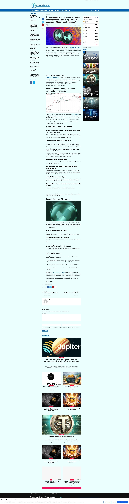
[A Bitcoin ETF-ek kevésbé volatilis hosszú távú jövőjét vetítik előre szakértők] (72, 473)
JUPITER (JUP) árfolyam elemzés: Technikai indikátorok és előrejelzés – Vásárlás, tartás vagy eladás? (61, 361)
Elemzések (61, 357)
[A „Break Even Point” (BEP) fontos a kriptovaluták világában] (91, 103)
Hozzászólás (44, 313)
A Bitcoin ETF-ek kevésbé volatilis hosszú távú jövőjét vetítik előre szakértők (72, 482)
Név (43, 323)
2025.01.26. (61, 364)
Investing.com (89, 47)
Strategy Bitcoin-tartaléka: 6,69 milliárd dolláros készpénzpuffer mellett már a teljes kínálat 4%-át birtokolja (34, 26)
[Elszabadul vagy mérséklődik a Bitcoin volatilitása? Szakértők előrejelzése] (51, 400)
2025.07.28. (51, 25)
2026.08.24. (72, 410)
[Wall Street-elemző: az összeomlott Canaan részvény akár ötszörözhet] (91, 91)
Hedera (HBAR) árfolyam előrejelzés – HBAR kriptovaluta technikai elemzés (51, 388)
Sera (50, 24)
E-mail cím (64, 323)
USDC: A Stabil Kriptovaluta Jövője (61, 436)
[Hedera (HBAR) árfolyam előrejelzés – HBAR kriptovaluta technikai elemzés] (51, 378)
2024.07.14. (72, 485)
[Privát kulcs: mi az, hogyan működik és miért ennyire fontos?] (91, 115)
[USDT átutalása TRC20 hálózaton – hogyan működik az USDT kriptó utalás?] (91, 80)
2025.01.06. (52, 390)
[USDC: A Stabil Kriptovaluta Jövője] (61, 425)
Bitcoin (72, 385)
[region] (64, 501)
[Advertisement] (63, 66)
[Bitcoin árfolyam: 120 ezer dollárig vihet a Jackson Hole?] (72, 400)
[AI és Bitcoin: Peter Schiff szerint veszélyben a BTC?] (51, 473)
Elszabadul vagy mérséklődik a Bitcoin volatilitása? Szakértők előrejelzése (51, 409)
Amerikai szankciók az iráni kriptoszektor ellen (35, 40)
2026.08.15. (72, 389)
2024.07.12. (61, 438)
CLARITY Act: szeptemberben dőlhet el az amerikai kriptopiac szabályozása (35, 18)
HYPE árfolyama (75, 114)
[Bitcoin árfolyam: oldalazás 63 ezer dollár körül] (72, 378)
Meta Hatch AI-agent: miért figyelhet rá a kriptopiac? (35, 58)
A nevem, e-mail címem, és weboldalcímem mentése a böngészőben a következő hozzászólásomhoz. (61, 327)
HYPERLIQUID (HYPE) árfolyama (58, 272)
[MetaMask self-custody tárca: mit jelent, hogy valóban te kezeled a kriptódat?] (91, 68)
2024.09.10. (52, 412)
